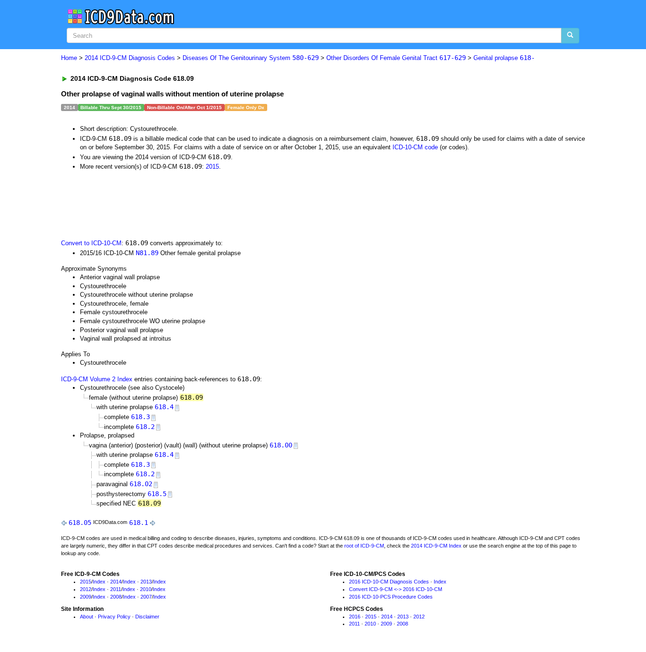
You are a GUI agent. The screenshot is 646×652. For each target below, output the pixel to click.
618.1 (138, 522)
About (86, 616)
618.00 (281, 445)
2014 (116, 581)
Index (99, 581)
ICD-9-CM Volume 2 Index (96, 379)
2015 (212, 166)
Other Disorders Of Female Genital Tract (396, 57)
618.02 (141, 484)
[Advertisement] (230, 204)
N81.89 (147, 253)
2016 (354, 616)
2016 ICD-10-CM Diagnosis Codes (389, 581)
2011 (115, 589)
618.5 (157, 494)
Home (69, 57)
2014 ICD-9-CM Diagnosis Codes (130, 57)
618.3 (140, 416)
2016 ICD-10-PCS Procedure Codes (391, 597)
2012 (85, 589)
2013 (146, 581)
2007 (146, 597)
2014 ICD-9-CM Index (436, 546)
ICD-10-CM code (415, 147)
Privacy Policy (114, 616)
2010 (145, 589)
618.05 (80, 522)
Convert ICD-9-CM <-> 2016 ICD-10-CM (395, 589)
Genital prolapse (504, 57)
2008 (116, 597)
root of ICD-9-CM (364, 546)
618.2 (145, 426)
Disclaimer (147, 616)
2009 (85, 597)
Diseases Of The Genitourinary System (251, 57)
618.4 (164, 407)
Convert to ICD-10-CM (91, 243)
